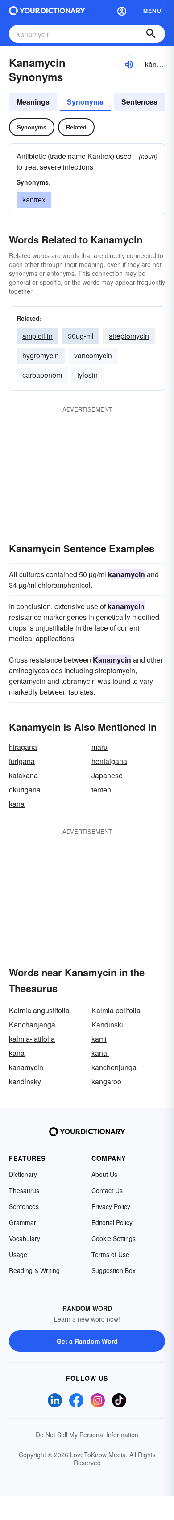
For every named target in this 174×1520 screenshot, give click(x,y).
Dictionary (23, 1174)
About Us (104, 1174)
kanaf (100, 1053)
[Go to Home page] (47, 10)
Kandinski (107, 1024)
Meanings (33, 102)
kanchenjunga (114, 1067)
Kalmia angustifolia (39, 1010)
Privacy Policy (110, 1206)
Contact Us (107, 1190)
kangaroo (106, 1081)
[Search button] (150, 34)
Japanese (107, 775)
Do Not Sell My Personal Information (87, 1434)
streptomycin (129, 336)
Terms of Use (110, 1254)
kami (99, 1039)
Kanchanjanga (32, 1024)
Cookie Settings (113, 1238)
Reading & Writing (34, 1270)
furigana (22, 761)
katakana (23, 775)
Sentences (139, 102)
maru (99, 747)
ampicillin (37, 336)
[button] (121, 10)
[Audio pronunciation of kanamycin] (128, 64)
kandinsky (25, 1081)
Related (76, 127)
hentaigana (109, 761)
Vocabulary (24, 1238)
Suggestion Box (113, 1270)
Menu (152, 11)
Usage (18, 1254)
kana (17, 804)
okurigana (25, 789)
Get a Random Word (87, 1341)
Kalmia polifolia (116, 1010)
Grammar (22, 1222)
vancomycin (93, 355)
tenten (101, 789)
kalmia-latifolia (32, 1039)
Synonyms (85, 102)
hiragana (23, 747)
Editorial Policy (112, 1222)
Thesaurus (24, 1190)
